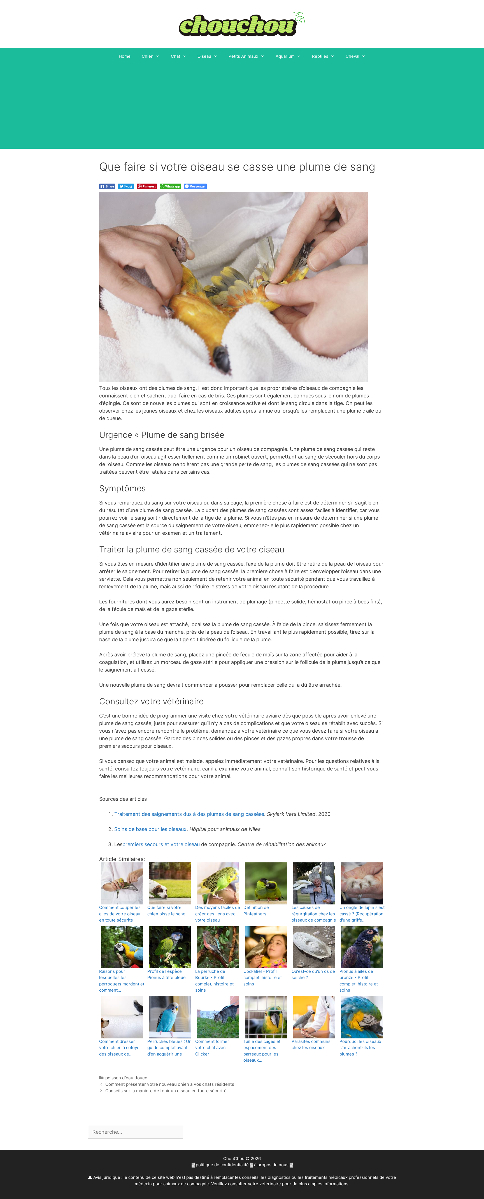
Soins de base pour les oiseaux (150, 829)
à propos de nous (271, 1164)
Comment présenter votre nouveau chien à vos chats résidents (169, 1084)
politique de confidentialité (222, 1164)
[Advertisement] (242, 107)
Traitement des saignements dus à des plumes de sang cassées (189, 814)
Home (125, 56)
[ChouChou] (242, 23)
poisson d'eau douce (126, 1077)
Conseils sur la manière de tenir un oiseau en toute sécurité (166, 1090)
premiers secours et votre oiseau (161, 844)
